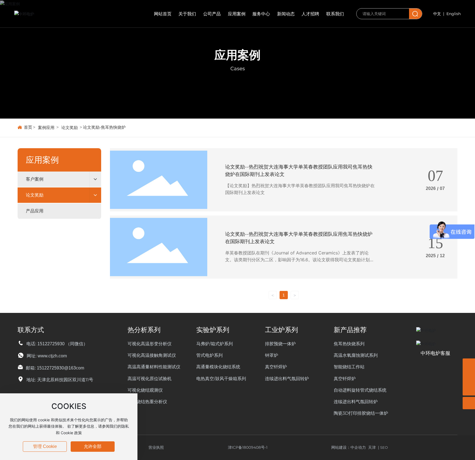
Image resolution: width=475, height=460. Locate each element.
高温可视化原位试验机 (150, 378)
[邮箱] (469, 377)
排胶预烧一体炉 (280, 343)
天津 (372, 447)
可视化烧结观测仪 (145, 390)
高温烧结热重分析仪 (147, 401)
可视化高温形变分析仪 (150, 343)
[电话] (469, 364)
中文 (437, 13)
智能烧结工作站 (349, 366)
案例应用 (46, 127)
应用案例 (237, 55)
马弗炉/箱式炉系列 (214, 343)
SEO (384, 447)
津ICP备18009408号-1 (247, 447)
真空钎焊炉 (276, 366)
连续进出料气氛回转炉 (287, 378)
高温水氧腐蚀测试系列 (356, 355)
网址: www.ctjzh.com (47, 356)
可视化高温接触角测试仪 (152, 355)
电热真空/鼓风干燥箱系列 (221, 378)
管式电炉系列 (209, 355)
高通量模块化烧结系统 (218, 366)
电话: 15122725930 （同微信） (57, 343)
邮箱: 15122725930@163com (55, 368)
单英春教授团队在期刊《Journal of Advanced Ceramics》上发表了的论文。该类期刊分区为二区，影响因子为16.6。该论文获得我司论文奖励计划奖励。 (299, 260)
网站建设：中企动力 (349, 447)
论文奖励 (69, 127)
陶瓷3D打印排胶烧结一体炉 (361, 413)
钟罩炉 (271, 355)
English (453, 13)
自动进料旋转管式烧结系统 (360, 390)
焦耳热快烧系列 (349, 343)
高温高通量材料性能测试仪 (154, 366)
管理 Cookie (45, 446)
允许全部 (92, 446)
